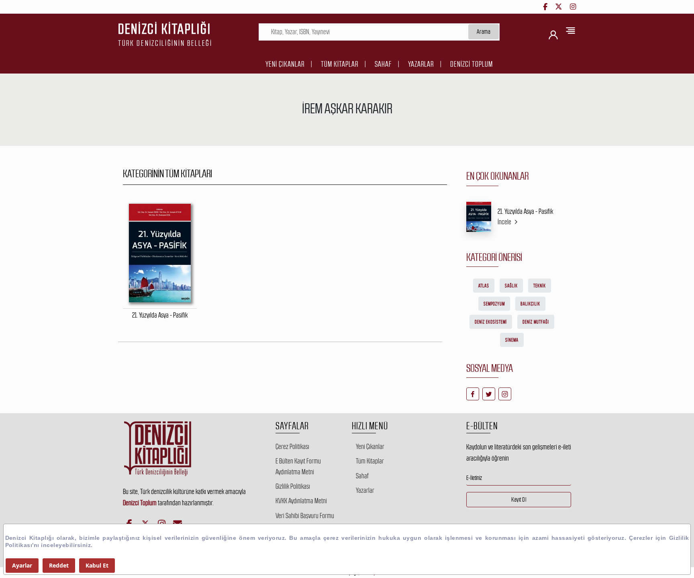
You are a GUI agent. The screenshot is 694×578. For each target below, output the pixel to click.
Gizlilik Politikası (293, 486)
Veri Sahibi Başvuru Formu (305, 516)
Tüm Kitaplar (339, 64)
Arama (484, 31)
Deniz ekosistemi (491, 322)
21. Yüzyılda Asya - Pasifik (525, 211)
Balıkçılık (530, 304)
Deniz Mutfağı (536, 322)
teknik (539, 286)
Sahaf (383, 64)
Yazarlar (421, 64)
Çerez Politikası (292, 447)
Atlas (483, 286)
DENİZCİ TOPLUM (471, 64)
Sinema (511, 340)
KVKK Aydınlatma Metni (301, 501)
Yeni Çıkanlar (284, 64)
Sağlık (511, 286)
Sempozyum (494, 304)
